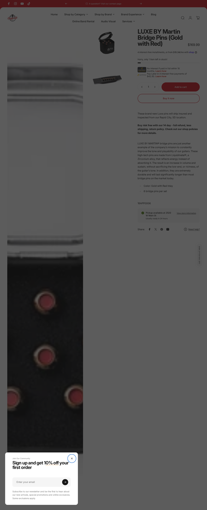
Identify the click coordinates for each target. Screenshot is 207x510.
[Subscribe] (65, 482)
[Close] (71, 458)
